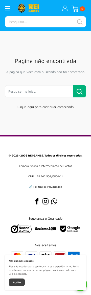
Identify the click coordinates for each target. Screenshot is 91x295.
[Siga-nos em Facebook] (37, 201)
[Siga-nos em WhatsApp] (54, 201)
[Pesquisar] (79, 21)
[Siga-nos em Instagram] (45, 201)
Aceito (17, 282)
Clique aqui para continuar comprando (45, 107)
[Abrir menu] (7, 8)
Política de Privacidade (47, 186)
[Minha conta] (64, 8)
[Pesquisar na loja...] (79, 91)
